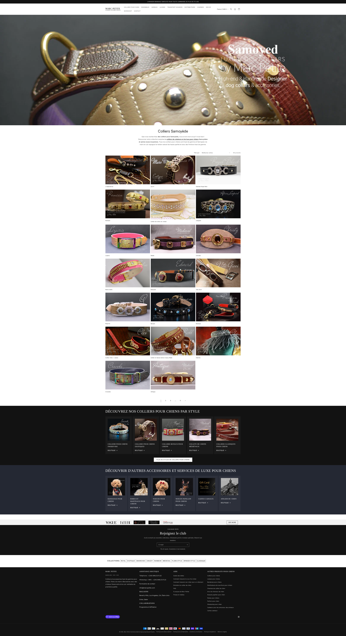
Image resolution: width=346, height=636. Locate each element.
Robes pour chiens (213, 598)
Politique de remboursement (163, 631)
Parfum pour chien (213, 601)
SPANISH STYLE (189, 561)
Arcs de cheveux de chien (215, 591)
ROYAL (123, 561)
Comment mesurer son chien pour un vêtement (188, 582)
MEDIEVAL (167, 561)
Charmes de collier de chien (216, 588)
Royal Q (107, 323)
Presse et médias (178, 594)
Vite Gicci (199, 289)
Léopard (198, 220)
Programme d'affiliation (148, 607)
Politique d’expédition (210, 631)
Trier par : (197, 152)
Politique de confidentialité (180, 631)
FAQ (174, 588)
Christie (198, 255)
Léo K (152, 186)
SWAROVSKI (140, 561)
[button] (231, 9)
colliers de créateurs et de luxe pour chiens (182, 139)
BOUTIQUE (112, 450)
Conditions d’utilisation (196, 631)
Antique (153, 391)
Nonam (153, 323)
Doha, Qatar (143, 599)
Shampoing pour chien (214, 604)
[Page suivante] (185, 401)
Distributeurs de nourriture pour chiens (219, 585)
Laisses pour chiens (213, 579)
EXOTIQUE (131, 561)
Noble (152, 255)
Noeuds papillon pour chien (216, 594)
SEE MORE (232, 522)
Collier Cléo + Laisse (111, 357)
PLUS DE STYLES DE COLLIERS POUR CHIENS (173, 459)
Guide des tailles (178, 575)
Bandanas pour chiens (214, 582)
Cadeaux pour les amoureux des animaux (220, 607)
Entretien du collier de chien (182, 585)
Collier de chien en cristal (158, 221)
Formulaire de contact (147, 584)
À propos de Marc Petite (181, 591)
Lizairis (107, 255)
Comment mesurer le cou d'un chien (184, 579)
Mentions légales (222, 631)
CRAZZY (150, 561)
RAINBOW (157, 561)
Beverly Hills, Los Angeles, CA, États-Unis (154, 595)
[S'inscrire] (187, 545)
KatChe (198, 357)
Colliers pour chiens (213, 575)
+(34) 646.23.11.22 (155, 576)
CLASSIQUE (201, 561)
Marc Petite (127, 631)
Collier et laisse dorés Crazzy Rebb (161, 357)
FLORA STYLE (177, 561)
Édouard (153, 289)
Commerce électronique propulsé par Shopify (142, 631)
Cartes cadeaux (212, 610)
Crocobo (108, 391)
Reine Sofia (108, 289)
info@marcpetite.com (147, 588)
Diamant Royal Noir (201, 186)
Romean (107, 220)
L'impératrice (109, 186)
